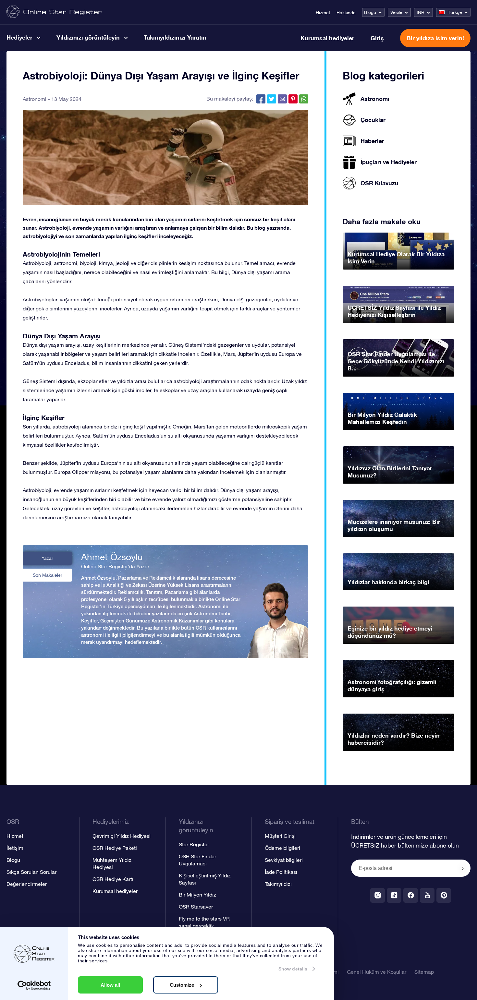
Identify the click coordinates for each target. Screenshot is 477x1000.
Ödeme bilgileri (282, 848)
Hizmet (323, 12)
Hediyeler (19, 37)
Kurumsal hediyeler (327, 38)
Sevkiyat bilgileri (284, 860)
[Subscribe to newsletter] (463, 868)
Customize (182, 985)
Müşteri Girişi (280, 836)
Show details (292, 968)
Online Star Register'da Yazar (115, 566)
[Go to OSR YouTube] (427, 895)
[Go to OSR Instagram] (377, 895)
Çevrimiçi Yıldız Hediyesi (121, 836)
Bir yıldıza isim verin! (435, 38)
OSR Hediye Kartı (112, 879)
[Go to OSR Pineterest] (443, 895)
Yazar (47, 558)
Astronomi (34, 99)
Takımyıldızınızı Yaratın (175, 37)
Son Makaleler (47, 575)
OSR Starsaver (196, 907)
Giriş (377, 38)
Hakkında (346, 12)
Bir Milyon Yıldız (197, 895)
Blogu (370, 12)
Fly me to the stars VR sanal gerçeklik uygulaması (204, 926)
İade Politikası (281, 872)
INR (420, 12)
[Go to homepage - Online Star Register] (54, 12)
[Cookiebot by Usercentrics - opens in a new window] (34, 985)
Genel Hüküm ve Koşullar (376, 972)
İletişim (14, 848)
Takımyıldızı (278, 884)
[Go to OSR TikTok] (394, 895)
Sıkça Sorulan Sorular (31, 872)
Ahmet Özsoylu (112, 557)
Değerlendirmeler (26, 884)
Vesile (396, 12)
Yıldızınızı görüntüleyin (88, 37)
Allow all (110, 985)
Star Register (194, 844)
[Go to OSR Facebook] (410, 895)
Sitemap (424, 972)
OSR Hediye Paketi (114, 848)
